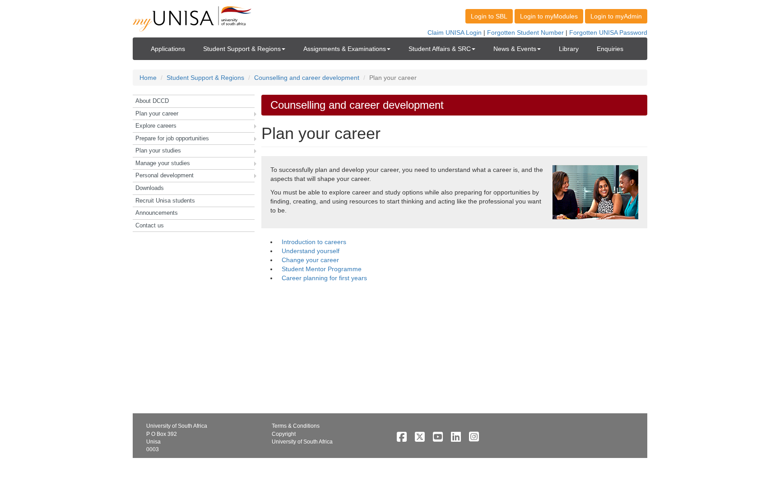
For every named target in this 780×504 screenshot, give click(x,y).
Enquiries (610, 48)
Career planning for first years (324, 278)
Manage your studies (162, 163)
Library (569, 48)
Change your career (310, 260)
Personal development (164, 175)
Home (148, 77)
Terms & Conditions (296, 426)
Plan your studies (158, 150)
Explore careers (155, 125)
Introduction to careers (314, 241)
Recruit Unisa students (165, 200)
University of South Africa (302, 442)
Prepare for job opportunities (172, 138)
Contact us (149, 225)
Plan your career (156, 113)
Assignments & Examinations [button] (344, 48)
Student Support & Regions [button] (242, 48)
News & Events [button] (514, 48)
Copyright (284, 434)
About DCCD (152, 100)
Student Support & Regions (205, 77)
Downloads (149, 188)
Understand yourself (310, 250)
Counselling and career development (306, 77)
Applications (168, 48)
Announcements (156, 212)
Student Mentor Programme (322, 269)
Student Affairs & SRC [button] (440, 48)
